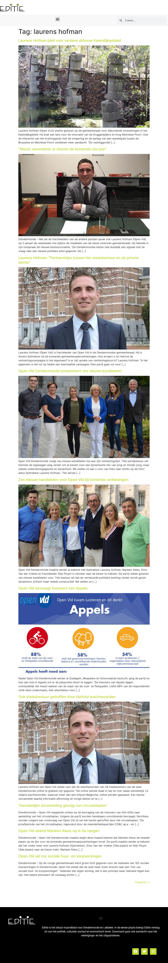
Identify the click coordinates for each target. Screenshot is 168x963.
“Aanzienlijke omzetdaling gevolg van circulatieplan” (62, 805)
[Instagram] (153, 951)
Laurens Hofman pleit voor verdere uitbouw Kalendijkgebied (69, 40)
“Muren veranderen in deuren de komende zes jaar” (62, 149)
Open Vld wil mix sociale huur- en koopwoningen (60, 856)
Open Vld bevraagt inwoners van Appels (53, 588)
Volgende (142, 882)
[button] (57, 19)
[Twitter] (144, 951)
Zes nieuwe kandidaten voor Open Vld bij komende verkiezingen (73, 479)
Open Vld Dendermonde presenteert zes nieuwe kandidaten (70, 371)
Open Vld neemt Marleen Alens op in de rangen (58, 831)
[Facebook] (135, 951)
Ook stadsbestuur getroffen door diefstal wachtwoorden (67, 697)
